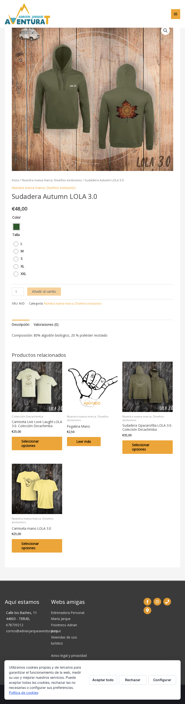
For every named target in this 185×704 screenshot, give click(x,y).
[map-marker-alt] (148, 610)
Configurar (162, 680)
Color (16, 217)
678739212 (14, 625)
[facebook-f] (148, 602)
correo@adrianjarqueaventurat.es (32, 631)
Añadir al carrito (44, 291)
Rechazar (132, 680)
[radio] (16, 226)
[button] (165, 30)
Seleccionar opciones (30, 443)
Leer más (84, 441)
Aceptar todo (103, 680)
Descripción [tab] (20, 324)
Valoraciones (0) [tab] (46, 324)
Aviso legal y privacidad (69, 655)
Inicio (15, 180)
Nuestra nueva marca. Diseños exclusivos (52, 180)
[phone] (167, 602)
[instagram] (157, 602)
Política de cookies (23, 693)
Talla (16, 234)
